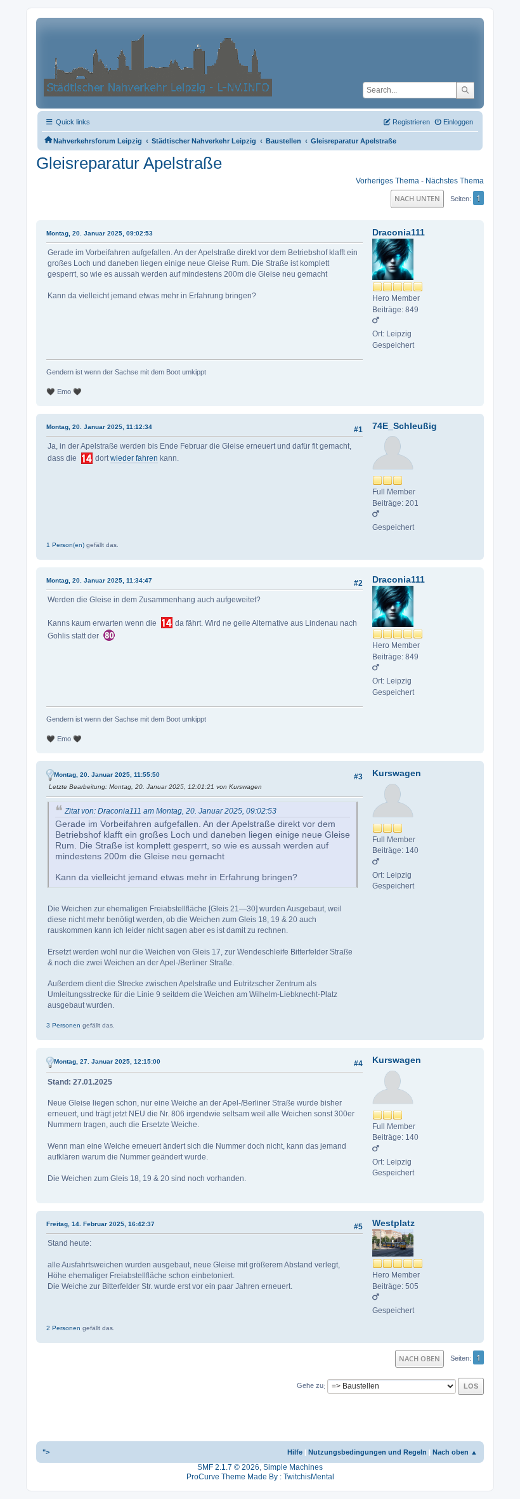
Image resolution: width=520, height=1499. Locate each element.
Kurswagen (396, 773)
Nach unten (417, 198)
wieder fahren (134, 458)
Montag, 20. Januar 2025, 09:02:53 (99, 233)
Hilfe (294, 1452)
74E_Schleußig (404, 426)
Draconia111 (398, 232)
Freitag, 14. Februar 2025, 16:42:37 (100, 1223)
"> (45, 1452)
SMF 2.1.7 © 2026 (228, 1467)
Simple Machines (293, 1467)
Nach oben (419, 1358)
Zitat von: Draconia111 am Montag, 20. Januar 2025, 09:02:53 (170, 811)
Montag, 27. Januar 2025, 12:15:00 (107, 1061)
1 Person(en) (65, 544)
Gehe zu (310, 1386)
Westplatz (393, 1223)
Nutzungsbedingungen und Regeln (367, 1452)
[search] (465, 90)
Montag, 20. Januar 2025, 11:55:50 (107, 774)
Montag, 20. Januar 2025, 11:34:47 (99, 580)
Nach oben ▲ (455, 1452)
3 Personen (63, 1025)
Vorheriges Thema (387, 180)
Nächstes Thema (455, 180)
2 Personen (63, 1327)
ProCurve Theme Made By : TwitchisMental (260, 1476)
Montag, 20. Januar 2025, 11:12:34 (99, 426)
